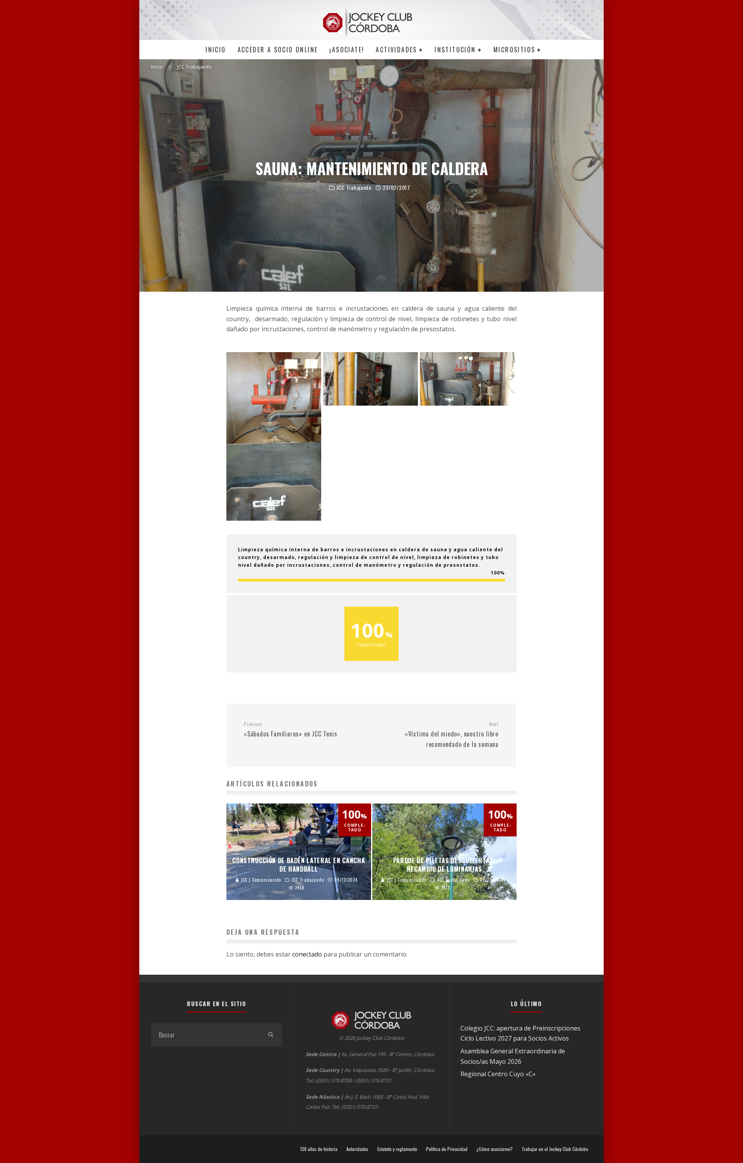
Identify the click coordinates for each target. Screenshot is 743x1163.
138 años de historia (318, 1149)
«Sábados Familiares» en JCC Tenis (290, 730)
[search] (270, 1034)
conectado (307, 954)
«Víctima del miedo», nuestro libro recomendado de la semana (451, 735)
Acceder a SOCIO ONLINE (278, 49)
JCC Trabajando (354, 187)
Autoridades (357, 1149)
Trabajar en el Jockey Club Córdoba (555, 1149)
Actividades (396, 49)
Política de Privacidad (446, 1149)
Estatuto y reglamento (397, 1149)
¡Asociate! (346, 49)
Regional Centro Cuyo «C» (498, 1074)
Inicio (215, 49)
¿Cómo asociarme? (494, 1149)
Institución (455, 49)
